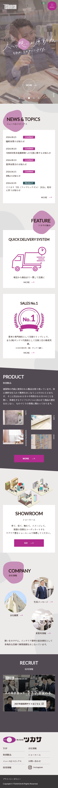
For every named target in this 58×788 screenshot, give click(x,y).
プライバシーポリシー (12, 779)
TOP (5, 748)
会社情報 (32, 748)
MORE (29, 85)
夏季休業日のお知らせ (16, 164)
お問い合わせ (34, 761)
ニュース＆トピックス (12, 761)
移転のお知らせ (13, 175)
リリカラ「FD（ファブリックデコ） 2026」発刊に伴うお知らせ (28, 189)
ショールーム (34, 754)
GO (26, 543)
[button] (19, 98)
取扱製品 (7, 754)
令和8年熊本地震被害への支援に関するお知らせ (28, 153)
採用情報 (7, 767)
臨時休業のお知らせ (15, 141)
